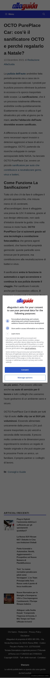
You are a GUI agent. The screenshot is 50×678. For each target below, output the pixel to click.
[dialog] (25, 339)
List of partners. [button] (30, 348)
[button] (25, 334)
